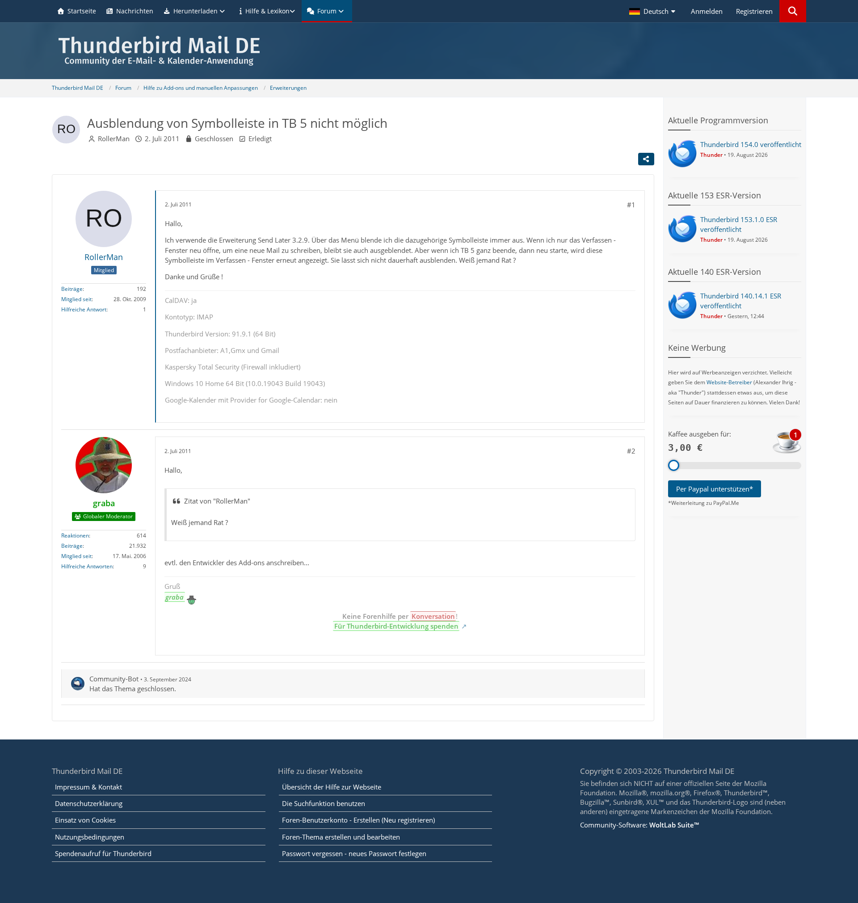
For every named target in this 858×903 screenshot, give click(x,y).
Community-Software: (639, 824)
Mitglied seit (76, 299)
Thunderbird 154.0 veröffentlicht (750, 144)
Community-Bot (114, 678)
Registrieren (754, 11)
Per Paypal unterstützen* (714, 488)
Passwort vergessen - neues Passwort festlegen (354, 853)
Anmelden (707, 11)
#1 (631, 204)
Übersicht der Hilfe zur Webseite (331, 786)
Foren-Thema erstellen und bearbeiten (341, 836)
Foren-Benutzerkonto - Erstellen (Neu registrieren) (358, 819)
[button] (653, 11)
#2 (631, 450)
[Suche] (792, 11)
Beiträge (72, 289)
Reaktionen (75, 536)
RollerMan (114, 138)
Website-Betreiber (729, 382)
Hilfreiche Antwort (83, 310)
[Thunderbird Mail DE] (429, 50)
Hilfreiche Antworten (87, 567)
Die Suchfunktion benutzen (323, 803)
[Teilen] (646, 159)
